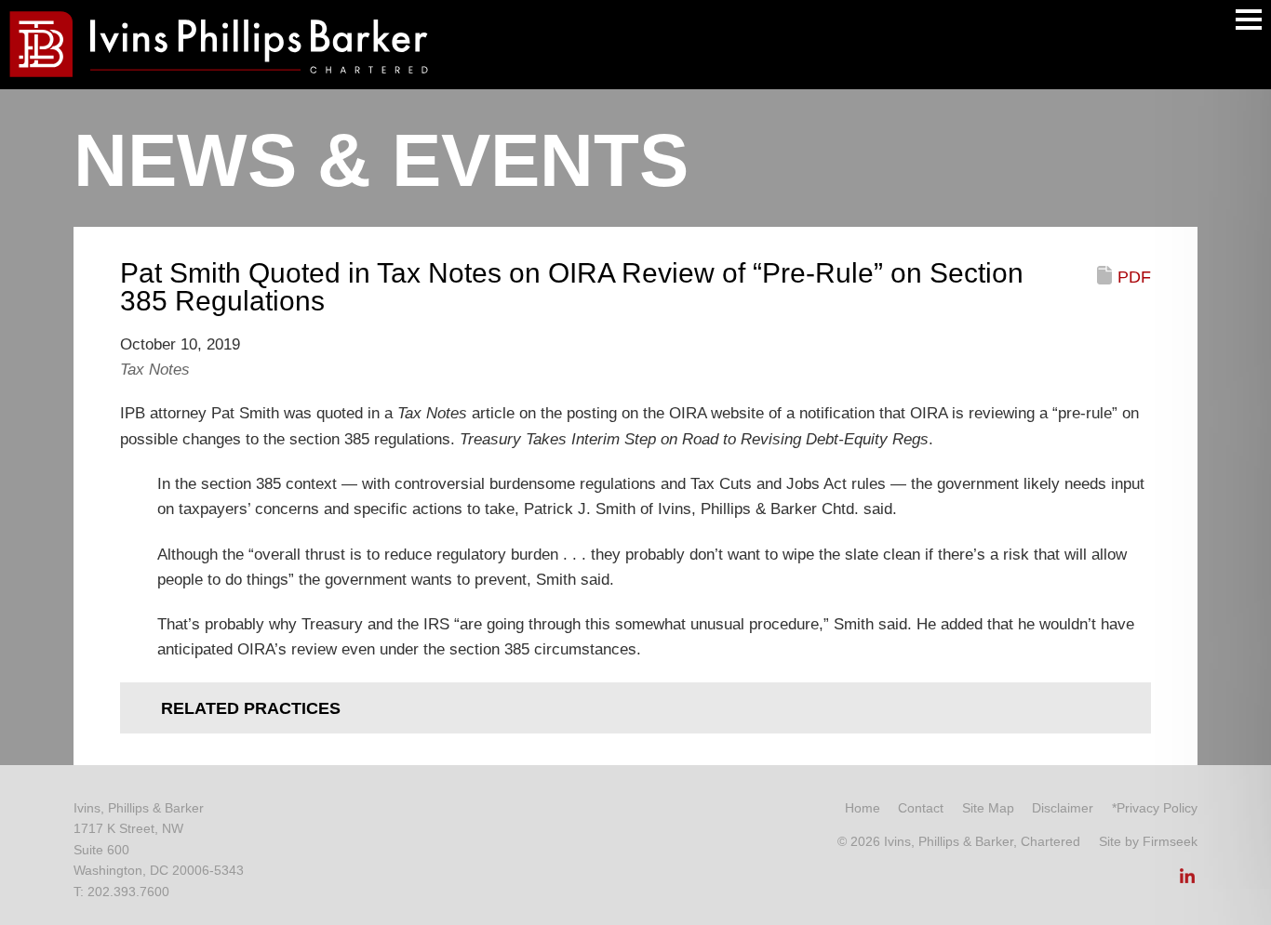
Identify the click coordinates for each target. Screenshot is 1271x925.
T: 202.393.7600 (121, 891)
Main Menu (1249, 19)
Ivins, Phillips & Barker (139, 807)
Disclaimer (1062, 807)
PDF (1134, 277)
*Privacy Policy (1154, 807)
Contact (920, 807)
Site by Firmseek (1148, 841)
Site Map (988, 807)
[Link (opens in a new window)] (1187, 881)
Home (862, 807)
